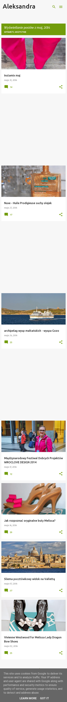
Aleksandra (19, 6)
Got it (44, 698)
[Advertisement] (33, 129)
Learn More (28, 698)
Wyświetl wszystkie (15, 32)
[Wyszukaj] (54, 7)
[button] (61, 87)
